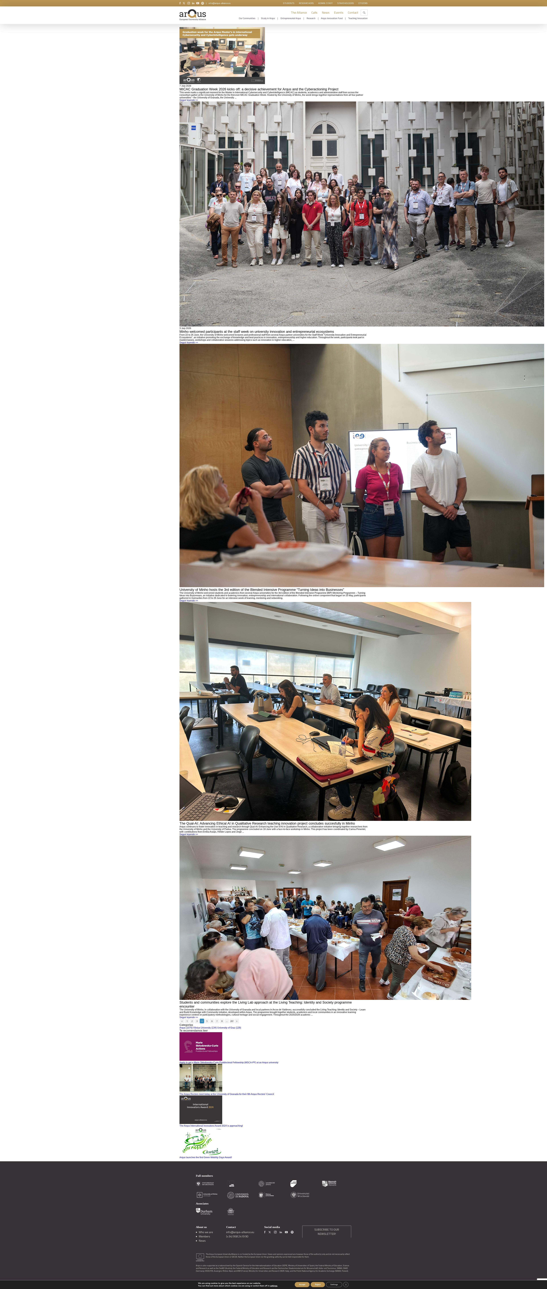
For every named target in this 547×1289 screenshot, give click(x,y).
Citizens (363, 3)
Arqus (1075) (186, 1027)
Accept (302, 1284)
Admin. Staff (325, 3)
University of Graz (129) (229, 1027)
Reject (318, 1284)
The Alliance (299, 12)
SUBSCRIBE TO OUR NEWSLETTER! (326, 1231)
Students (288, 3)
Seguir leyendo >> (188, 100)
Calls (314, 12)
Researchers (306, 3)
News (325, 12)
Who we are (206, 1232)
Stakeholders (345, 3)
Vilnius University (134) (205, 1027)
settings (273, 1286)
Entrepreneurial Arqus (290, 18)
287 (232, 1021)
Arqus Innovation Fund (332, 18)
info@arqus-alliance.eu (220, 3)
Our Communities (247, 18)
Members (204, 1236)
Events (338, 12)
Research (311, 18)
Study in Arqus (268, 18)
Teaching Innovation (358, 18)
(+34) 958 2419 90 (237, 1236)
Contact (353, 12)
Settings (334, 1284)
